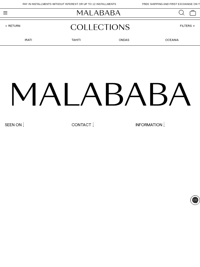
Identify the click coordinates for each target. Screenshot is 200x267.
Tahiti (76, 39)
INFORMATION (149, 124)
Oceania (172, 39)
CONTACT (81, 124)
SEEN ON (13, 124)
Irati (28, 39)
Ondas (124, 39)
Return (14, 25)
